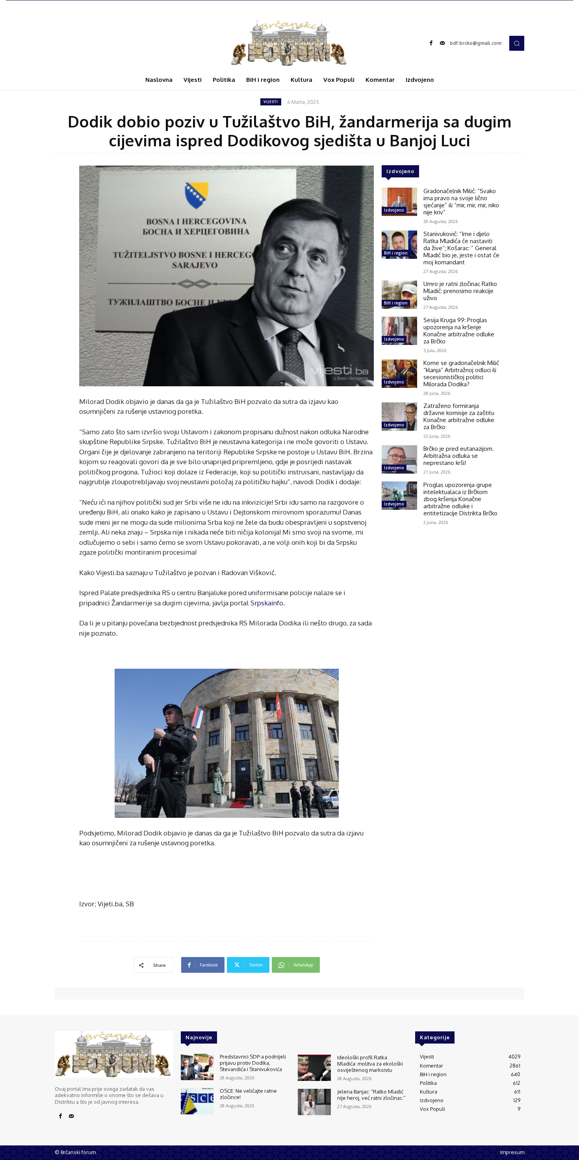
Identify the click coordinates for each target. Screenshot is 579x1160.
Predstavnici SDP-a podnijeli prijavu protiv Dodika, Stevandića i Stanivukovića (253, 1062)
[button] (516, 43)
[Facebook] (431, 43)
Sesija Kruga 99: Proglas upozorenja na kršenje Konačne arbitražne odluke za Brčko (458, 330)
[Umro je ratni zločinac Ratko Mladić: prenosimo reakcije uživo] (399, 294)
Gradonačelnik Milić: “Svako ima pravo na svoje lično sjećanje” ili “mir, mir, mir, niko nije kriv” (461, 201)
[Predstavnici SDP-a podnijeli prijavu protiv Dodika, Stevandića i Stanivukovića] (197, 1067)
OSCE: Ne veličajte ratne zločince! (248, 1094)
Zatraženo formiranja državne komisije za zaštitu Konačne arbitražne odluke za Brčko (458, 416)
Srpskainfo (267, 603)
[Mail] (442, 43)
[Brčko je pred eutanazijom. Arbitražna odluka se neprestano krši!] (399, 459)
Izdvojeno (394, 210)
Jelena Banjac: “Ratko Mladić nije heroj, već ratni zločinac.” (371, 1094)
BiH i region (396, 253)
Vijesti (271, 102)
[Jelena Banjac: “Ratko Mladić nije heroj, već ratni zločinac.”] (314, 1102)
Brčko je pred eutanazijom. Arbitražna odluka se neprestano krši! (458, 456)
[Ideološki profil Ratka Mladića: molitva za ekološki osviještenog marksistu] (314, 1068)
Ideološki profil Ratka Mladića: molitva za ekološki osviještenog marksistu (370, 1063)
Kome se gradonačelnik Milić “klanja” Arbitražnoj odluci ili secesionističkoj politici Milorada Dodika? (461, 373)
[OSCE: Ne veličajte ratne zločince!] (197, 1101)
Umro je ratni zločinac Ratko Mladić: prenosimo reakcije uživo (460, 291)
